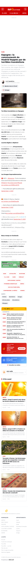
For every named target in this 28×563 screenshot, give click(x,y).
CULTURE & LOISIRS (6, 528)
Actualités (12, 273)
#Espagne (11, 178)
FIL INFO (4, 13)
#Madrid (4, 183)
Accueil (3, 539)
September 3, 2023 (7, 207)
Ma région (14, 13)
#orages (20, 296)
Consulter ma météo (15, 365)
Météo (22, 283)
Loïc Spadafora (10, 81)
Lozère (18, 528)
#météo (4, 296)
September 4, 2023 (7, 191)
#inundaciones (12, 183)
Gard (14, 277)
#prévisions (12, 296)
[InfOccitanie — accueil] (14, 9)
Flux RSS (3, 544)
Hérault (21, 277)
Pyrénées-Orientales (10, 283)
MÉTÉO (24, 13)
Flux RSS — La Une (6, 546)
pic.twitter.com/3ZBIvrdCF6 (10, 185)
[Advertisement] (14, 33)
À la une (6, 277)
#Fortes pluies (6, 300)
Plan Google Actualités (7, 550)
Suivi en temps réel (14, 287)
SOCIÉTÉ (3, 524)
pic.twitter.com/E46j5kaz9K (10, 201)
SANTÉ (3, 532)
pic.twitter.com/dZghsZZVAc (15, 213)
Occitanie (22, 273)
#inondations (15, 300)
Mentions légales (5, 552)
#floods (19, 183)
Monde (22, 290)
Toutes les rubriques (6, 541)
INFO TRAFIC (4, 522)
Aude (3, 52)
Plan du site (4, 548)
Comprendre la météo (10, 290)
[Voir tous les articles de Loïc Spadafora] (3, 82)
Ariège (18, 532)
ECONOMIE (4, 530)
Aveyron (18, 530)
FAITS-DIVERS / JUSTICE (7, 526)
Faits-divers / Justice (14, 280)
